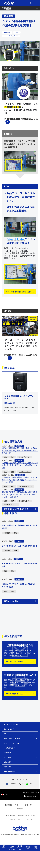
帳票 (5, 591)
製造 (5, 457)
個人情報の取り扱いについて (26, 815)
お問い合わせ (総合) (15, 819)
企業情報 (20, 809)
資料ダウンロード (4, 847)
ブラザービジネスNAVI (11, 724)
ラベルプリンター (25, 457)
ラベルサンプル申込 (20, 847)
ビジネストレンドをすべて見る (16, 509)
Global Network (30, 796)
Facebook (12, 783)
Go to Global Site (32, 793)
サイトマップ (28, 819)
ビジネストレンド (9, 729)
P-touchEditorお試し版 (12, 847)
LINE (30, 783)
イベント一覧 (7, 757)
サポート (18, 805)
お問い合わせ (36, 847)
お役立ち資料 (7, 762)
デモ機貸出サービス (9, 771)
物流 (12, 457)
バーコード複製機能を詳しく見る (19, 292)
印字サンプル (7, 766)
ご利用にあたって (10, 815)
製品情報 (8, 805)
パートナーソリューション (11, 743)
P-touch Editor (16, 239)
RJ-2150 (8, 403)
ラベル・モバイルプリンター (12, 738)
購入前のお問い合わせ (14, 661)
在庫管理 (7, 533)
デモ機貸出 (28, 847)
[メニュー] (34, 3)
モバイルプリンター (25, 486)
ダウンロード (30, 805)
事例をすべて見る (11, 601)
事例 (5, 733)
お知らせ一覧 (7, 752)
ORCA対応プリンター (10, 748)
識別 (5, 571)
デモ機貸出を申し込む (14, 693)
